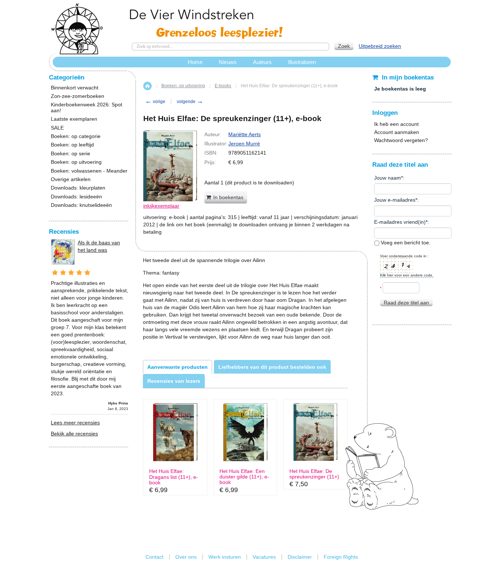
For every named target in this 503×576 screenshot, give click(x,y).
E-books (223, 85)
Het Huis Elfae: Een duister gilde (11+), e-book (244, 477)
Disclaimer (300, 557)
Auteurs (262, 62)
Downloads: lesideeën (76, 196)
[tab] (177, 367)
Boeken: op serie (70, 153)
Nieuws (228, 62)
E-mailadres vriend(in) (400, 222)
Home (147, 86)
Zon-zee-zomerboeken (77, 96)
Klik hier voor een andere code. (406, 275)
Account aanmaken (396, 132)
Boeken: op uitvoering (183, 85)
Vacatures (264, 557)
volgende (190, 101)
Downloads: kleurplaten (78, 188)
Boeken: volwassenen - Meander (89, 171)
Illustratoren (302, 62)
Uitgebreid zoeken (380, 46)
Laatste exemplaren (74, 119)
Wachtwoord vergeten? (401, 140)
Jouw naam (387, 178)
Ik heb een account (396, 124)
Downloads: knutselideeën (81, 205)
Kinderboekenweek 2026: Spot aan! (86, 107)
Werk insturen (224, 557)
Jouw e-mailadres (394, 200)
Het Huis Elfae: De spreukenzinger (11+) (314, 474)
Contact (154, 557)
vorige (155, 101)
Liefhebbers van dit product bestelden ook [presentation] (272, 367)
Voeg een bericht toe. (404, 242)
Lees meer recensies (75, 422)
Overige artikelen (71, 179)
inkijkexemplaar (161, 206)
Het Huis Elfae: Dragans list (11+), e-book (173, 477)
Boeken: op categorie (76, 136)
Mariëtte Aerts (244, 134)
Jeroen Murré (244, 143)
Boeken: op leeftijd (72, 145)
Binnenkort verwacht (74, 88)
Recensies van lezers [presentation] (173, 381)
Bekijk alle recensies (74, 434)
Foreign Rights (341, 557)
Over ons (186, 557)
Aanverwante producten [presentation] (177, 367)
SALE (57, 128)
